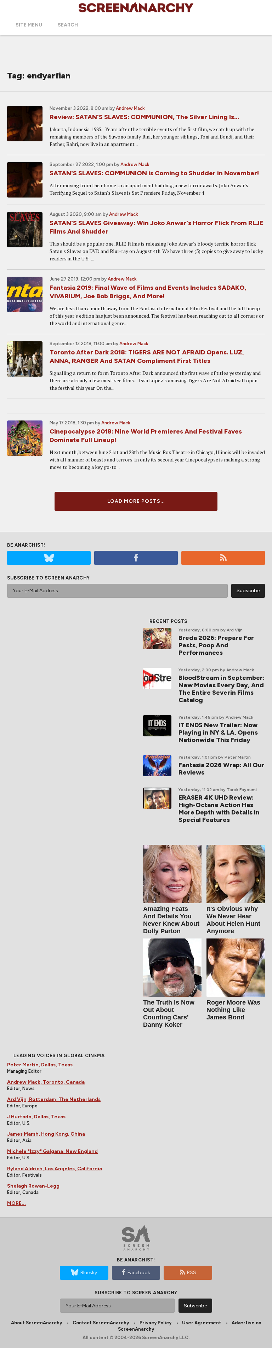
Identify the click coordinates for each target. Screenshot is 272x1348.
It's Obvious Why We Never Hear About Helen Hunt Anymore (233, 920)
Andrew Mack (130, 108)
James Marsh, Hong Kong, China (46, 1134)
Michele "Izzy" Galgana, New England (52, 1151)
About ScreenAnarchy (36, 1322)
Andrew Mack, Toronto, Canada (46, 1082)
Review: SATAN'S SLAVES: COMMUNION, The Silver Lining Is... (144, 117)
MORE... (16, 1203)
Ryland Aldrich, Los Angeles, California (54, 1169)
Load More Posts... (136, 501)
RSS (191, 1273)
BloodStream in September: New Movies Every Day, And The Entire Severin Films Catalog (221, 689)
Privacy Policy (155, 1322)
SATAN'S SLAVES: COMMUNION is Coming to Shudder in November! (154, 173)
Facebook (139, 1273)
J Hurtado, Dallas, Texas (36, 1117)
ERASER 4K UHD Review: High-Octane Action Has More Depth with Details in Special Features (219, 809)
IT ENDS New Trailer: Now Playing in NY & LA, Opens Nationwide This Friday (218, 732)
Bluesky (88, 1273)
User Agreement (201, 1322)
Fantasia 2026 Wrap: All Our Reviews (221, 768)
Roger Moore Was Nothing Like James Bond (233, 1010)
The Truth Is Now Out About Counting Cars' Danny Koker (168, 1013)
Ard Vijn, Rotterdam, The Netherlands (54, 1099)
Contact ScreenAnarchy (101, 1322)
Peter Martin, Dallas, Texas (40, 1065)
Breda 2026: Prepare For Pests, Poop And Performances (216, 645)
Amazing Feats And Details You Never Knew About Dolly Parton (171, 920)
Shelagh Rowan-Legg (33, 1186)
